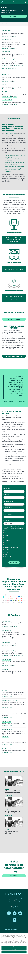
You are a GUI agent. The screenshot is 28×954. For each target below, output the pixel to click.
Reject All (14, 949)
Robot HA (5, 84)
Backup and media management (15, 168)
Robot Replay (6, 712)
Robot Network (7, 100)
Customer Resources (11, 929)
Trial (10, 37)
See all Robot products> (9, 68)
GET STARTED (14, 16)
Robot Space (6, 51)
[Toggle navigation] (4, 23)
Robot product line (10, 133)
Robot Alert (5, 691)
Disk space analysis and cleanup (14, 166)
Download (20, 65)
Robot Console (6, 74)
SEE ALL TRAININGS (14, 319)
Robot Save (5, 92)
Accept (14, 946)
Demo (15, 37)
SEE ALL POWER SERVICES (14, 356)
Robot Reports (6, 722)
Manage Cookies (14, 952)
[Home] (2, 2)
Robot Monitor (6, 40)
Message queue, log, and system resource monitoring (14, 163)
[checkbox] (14, 545)
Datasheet (5, 37)
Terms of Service (17, 936)
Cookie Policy (7, 936)
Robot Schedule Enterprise (10, 700)
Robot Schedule (6, 30)
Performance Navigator (9, 59)
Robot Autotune (7, 729)
